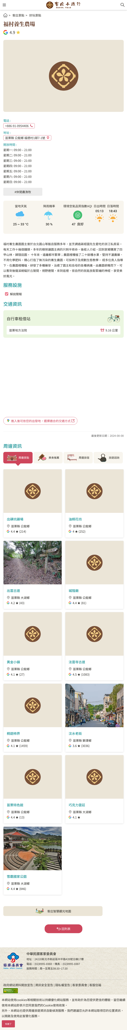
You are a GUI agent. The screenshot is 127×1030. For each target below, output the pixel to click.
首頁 (5, 15)
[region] (63, 330)
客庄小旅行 (63, 5)
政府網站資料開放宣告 (18, 985)
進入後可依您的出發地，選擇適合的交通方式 (41, 421)
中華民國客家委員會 (13, 961)
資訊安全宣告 (44, 985)
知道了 (8, 1023)
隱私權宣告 (62, 985)
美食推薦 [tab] (54, 457)
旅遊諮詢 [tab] (114, 457)
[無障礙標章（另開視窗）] (13, 990)
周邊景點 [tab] (24, 457)
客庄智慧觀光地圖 (59, 911)
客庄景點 (18, 15)
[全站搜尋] (122, 5)
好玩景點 (35, 15)
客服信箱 (95, 985)
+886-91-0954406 (17, 126)
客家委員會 (79, 985)
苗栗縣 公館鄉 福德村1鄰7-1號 (25, 138)
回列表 (66, 929)
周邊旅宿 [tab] (84, 457)
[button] (4, 5)
